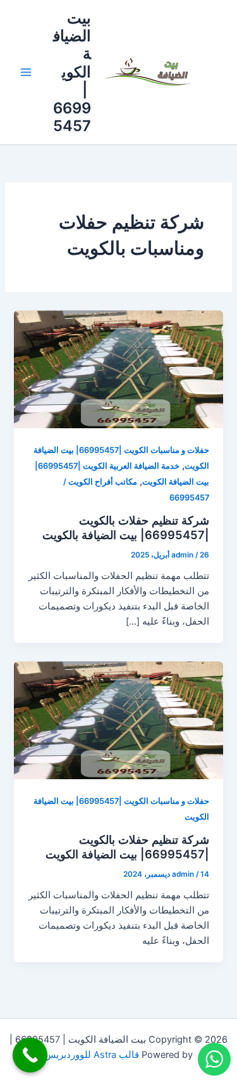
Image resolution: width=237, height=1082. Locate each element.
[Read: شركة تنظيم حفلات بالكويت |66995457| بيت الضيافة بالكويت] (118, 368)
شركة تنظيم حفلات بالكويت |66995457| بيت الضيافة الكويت (127, 847)
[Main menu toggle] (26, 72)
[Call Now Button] (30, 1055)
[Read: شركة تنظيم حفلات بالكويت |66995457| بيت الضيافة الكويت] (118, 719)
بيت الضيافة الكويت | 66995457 (72, 72)
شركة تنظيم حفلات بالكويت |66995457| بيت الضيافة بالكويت (125, 527)
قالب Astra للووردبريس (91, 1054)
